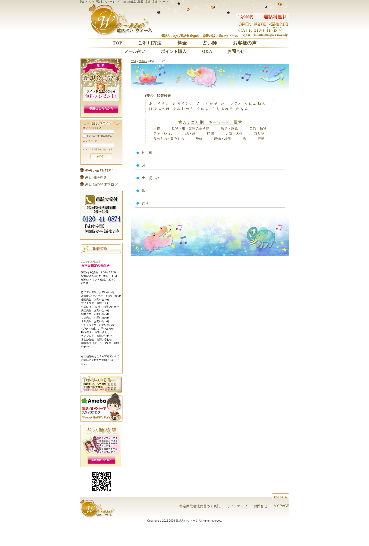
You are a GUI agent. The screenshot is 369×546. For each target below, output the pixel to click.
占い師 (210, 43)
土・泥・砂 (150, 178)
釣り (145, 203)
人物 (156, 128)
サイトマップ (237, 506)
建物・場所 (222, 138)
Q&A (207, 51)
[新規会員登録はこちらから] (101, 117)
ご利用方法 (150, 43)
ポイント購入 (174, 51)
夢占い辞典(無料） (100, 170)
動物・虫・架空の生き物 (190, 128)
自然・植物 (257, 128)
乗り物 (259, 133)
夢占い (143, 61)
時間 (210, 133)
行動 (261, 138)
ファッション (163, 133)
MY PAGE (281, 506)
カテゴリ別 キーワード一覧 (210, 122)
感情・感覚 (229, 128)
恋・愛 (190, 133)
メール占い (135, 51)
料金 (182, 43)
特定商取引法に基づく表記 (199, 506)
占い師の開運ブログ (101, 185)
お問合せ (236, 51)
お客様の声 (245, 43)
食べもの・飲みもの (168, 138)
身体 (199, 138)
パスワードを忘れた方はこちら (98, 149)
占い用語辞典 (96, 178)
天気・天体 (234, 133)
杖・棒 (147, 153)
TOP (117, 43)
